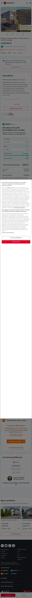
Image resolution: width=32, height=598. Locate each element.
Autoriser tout (16, 241)
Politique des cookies (19, 207)
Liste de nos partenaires (8, 232)
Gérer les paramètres (15, 237)
